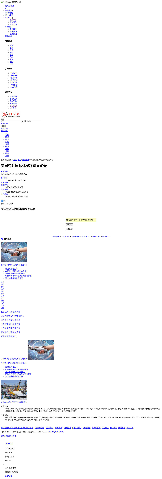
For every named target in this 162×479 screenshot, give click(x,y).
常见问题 (13, 106)
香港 (10, 336)
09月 (2, 301)
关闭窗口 (105, 236)
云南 (18, 328)
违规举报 (95, 236)
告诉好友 (76, 236)
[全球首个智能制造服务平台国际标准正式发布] (14, 261)
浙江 (6, 320)
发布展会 (13, 103)
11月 (2, 305)
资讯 (11, 62)
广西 (2, 328)
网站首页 (4, 428)
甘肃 (10, 332)
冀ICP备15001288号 (56, 432)
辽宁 (12, 316)
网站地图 (8, 36)
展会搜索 (56, 236)
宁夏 (18, 332)
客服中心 (8, 18)
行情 (11, 50)
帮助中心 (13, 20)
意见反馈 (14, 80)
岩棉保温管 (39, 428)
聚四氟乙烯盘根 (11, 269)
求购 (11, 48)
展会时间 (4, 178)
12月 (2, 308)
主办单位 (4, 194)
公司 (11, 64)
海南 (6, 328)
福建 (14, 320)
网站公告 (14, 85)
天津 (10, 312)
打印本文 (85, 236)
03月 (2, 287)
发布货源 (13, 99)
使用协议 (67, 428)
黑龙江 (21, 316)
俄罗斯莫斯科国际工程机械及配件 (14, 402)
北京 (2, 312)
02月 (2, 285)
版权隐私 (77, 428)
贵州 (14, 328)
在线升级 (13, 31)
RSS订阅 (13, 87)
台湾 (6, 336)
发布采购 (13, 101)
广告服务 (105, 428)
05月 (2, 291)
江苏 (2, 320)
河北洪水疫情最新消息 (14, 278)
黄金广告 (14, 78)
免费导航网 (96, 428)
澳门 (14, 336)
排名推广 (13, 73)
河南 (6, 324)
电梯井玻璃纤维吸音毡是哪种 (16, 271)
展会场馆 (4, 189)
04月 (2, 289)
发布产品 (4, 128)
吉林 (16, 316)
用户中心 (13, 96)
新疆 (2, 336)
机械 (2, 123)
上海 (6, 312)
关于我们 (49, 428)
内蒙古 (7, 316)
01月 (2, 282)
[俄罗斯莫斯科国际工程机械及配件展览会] (14, 399)
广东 (18, 324)
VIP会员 (13, 108)
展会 (11, 52)
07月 (2, 296)
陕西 (6, 332)
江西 (18, 320)
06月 (2, 294)
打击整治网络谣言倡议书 (15, 274)
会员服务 (13, 29)
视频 (11, 57)
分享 (4, 201)
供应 (11, 45)
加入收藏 (66, 236)
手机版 (10, 13)
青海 (14, 332)
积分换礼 (113, 428)
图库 (11, 55)
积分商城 (14, 76)
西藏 (2, 332)
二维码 (10, 15)
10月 (2, 303)
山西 (2, 316)
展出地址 (4, 185)
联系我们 (13, 24)
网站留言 (121, 428)
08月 (2, 298)
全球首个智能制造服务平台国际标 (14, 265)
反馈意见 (13, 22)
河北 (18, 312)
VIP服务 (8, 27)
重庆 (14, 312)
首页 (15, 160)
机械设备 (25, 160)
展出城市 (4, 183)
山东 (2, 324)
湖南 (14, 324)
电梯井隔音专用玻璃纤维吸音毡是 (18, 276)
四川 (10, 328)
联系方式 (58, 428)
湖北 (10, 324)
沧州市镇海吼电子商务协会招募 (20, 428)
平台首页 (8, 10)
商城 (11, 59)
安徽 (10, 320)
